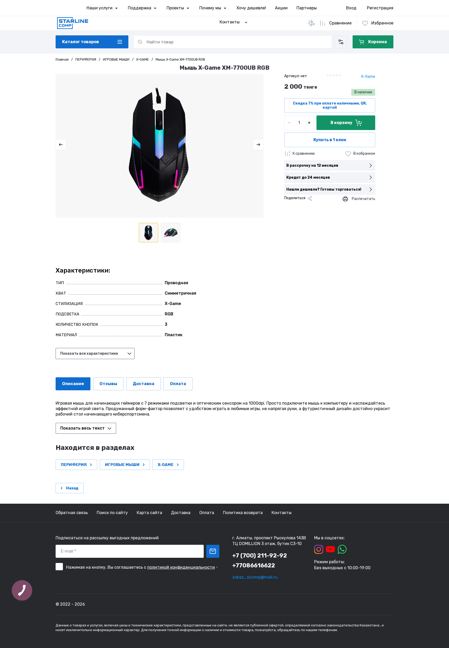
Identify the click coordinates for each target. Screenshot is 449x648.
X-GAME (142, 59)
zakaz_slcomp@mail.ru (255, 577)
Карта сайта (149, 512)
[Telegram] (312, 207)
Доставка (180, 512)
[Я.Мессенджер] (288, 207)
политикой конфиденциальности (181, 567)
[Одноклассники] (304, 207)
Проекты (175, 7)
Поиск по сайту (112, 512)
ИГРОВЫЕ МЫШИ (116, 59)
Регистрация (380, 7)
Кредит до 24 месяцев (308, 177)
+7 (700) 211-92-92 (259, 555)
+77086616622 (253, 565)
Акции (281, 7)
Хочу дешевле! (251, 7)
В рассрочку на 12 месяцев (312, 165)
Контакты (282, 512)
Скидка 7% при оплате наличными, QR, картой (330, 105)
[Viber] (321, 207)
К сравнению (304, 153)
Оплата (206, 512)
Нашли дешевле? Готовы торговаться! (323, 189)
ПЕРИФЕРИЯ (85, 59)
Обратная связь (72, 512)
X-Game (368, 76)
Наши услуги (100, 7)
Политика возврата (243, 512)
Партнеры (306, 7)
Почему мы (210, 7)
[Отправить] (212, 551)
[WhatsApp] (329, 207)
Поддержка (139, 7)
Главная (62, 59)
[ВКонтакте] (296, 207)
